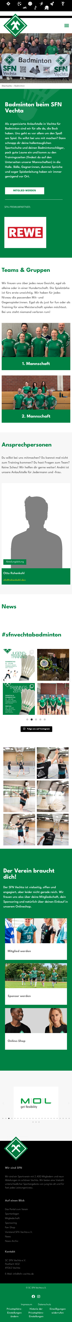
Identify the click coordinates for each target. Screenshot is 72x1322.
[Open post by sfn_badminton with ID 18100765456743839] (53, 665)
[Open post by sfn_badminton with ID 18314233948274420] (19, 665)
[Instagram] (38, 1296)
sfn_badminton (19, 652)
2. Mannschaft (36, 416)
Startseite (7, 86)
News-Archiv (11, 1241)
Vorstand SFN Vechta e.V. (19, 1232)
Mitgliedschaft (12, 1218)
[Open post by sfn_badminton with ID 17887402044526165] (19, 699)
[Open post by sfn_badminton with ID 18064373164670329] (53, 699)
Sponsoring (11, 1223)
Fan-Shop (10, 1227)
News (8, 1236)
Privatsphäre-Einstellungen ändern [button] (14, 1313)
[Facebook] (33, 1296)
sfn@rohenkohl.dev (14, 580)
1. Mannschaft (36, 364)
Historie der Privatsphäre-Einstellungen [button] (36, 1313)
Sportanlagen (12, 1214)
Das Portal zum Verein (16, 1209)
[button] (66, 25)
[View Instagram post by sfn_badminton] (31, 678)
